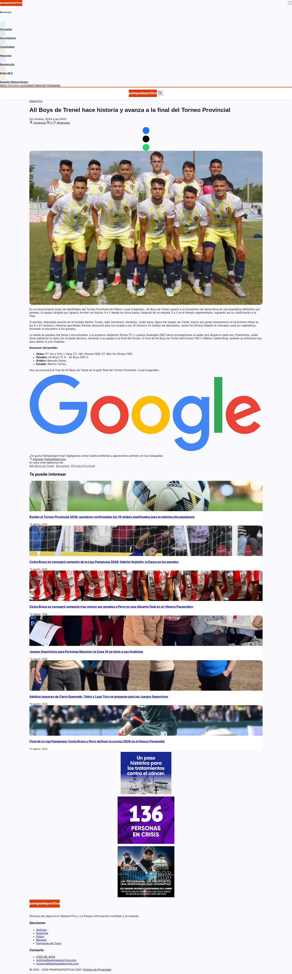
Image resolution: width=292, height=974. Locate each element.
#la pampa (62, 466)
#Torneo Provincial (83, 466)
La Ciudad (26, 85)
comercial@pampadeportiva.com (57, 963)
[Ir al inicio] (143, 93)
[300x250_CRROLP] (146, 793)
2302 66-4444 (45, 956)
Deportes (40, 85)
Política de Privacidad (97, 969)
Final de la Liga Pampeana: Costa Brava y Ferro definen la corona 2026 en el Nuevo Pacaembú (97, 741)
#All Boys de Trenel (41, 466)
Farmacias (53, 85)
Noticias (41, 929)
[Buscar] (160, 93)
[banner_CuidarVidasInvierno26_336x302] (146, 896)
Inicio (3, 85)
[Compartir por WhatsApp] (146, 147)
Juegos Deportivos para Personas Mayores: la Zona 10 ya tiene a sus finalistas (86, 651)
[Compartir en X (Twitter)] (146, 139)
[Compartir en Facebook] (146, 130)
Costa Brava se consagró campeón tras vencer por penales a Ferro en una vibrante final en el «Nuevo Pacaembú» (111, 606)
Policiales (14, 85)
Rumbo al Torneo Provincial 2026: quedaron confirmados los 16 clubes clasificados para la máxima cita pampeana (111, 517)
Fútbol (40, 936)
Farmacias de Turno (48, 943)
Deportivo (35, 101)
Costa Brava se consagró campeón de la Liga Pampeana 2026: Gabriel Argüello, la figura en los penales (104, 562)
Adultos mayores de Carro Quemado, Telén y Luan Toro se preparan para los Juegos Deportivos (98, 696)
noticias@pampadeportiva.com (56, 960)
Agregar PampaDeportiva (49, 459)
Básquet (41, 940)
